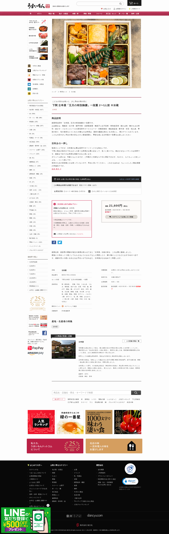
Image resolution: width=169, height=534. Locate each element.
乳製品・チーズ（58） (36, 138)
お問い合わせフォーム (36, 506)
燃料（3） (32, 170)
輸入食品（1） (34, 238)
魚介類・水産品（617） (36, 109)
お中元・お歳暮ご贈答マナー (38, 290)
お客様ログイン (121, 9)
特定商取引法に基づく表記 (107, 479)
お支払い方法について (36, 485)
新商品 (87, 399)
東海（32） (33, 214)
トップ (54, 92)
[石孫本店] (38, 59)
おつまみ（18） (34, 198)
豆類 (75, 479)
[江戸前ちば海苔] (38, 44)
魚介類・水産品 (57, 469)
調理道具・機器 (79, 482)
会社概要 (101, 469)
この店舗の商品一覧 (132, 341)
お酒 (75, 469)
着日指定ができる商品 (36, 105)
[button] (130, 481)
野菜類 (54, 482)
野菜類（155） (34, 122)
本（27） (32, 182)
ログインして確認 (71, 306)
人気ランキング (124, 399)
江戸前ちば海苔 (73, 402)
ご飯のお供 (78, 498)
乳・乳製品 (78, 476)
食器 (75, 485)
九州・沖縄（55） (35, 234)
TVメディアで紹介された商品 (84, 501)
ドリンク (77, 473)
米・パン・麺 (56, 488)
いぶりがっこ (112, 399)
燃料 (75, 488)
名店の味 (130, 402)
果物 (53, 479)
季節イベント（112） (36, 242)
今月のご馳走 (37, 66)
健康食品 (55, 498)
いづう (94, 399)
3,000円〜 (32, 266)
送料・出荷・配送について (38, 494)
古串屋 (54, 109)
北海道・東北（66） (35, 202)
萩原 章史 (55, 169)
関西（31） (33, 218)
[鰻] (38, 30)
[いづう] (38, 51)
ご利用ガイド (135, 9)
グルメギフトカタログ (117, 402)
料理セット (63, 92)
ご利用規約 (101, 473)
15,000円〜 (33, 282)
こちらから (79, 234)
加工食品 (55, 492)
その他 (73, 92)
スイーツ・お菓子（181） (37, 150)
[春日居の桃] (38, 37)
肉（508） (32, 113)
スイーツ (84, 402)
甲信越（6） (33, 210)
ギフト (39, 13)
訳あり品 (35, 93)
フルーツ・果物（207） (36, 126)
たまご (54, 476)
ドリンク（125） (34, 154)
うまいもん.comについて (37, 473)
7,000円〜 (32, 274)
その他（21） (33, 186)
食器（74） (33, 178)
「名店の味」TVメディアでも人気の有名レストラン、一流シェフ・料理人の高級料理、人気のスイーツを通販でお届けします (114, 446)
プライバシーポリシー (105, 476)
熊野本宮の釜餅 (73, 399)
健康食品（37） (34, 162)
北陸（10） (33, 222)
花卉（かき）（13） (35, 190)
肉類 (53, 473)
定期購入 (35, 89)
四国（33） (33, 230)
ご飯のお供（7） (34, 194)
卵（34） (32, 134)
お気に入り (107, 9)
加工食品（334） (34, 142)
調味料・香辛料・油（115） (38, 146)
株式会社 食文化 (86, 525)
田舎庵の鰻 (99, 402)
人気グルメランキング (39, 70)
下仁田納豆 (136, 399)
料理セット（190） (35, 166)
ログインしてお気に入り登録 (122, 217)
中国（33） (33, 226)
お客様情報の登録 (35, 476)
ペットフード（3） (35, 246)
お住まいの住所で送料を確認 (129, 179)
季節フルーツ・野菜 (39, 75)
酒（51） (32, 158)
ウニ (91, 402)
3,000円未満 (33, 262)
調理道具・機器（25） (36, 174)
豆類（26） (33, 130)
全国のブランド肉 (38, 79)
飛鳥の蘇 (102, 399)
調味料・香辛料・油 (59, 501)
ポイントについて (35, 497)
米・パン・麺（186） (36, 118)
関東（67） (33, 206)
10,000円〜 (33, 278)
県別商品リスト (34, 286)
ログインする (33, 469)
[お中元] (38, 23)
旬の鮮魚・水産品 (38, 84)
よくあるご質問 (34, 482)
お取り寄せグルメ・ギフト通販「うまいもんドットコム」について (55, 446)
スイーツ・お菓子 (58, 485)
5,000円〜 (32, 270)
